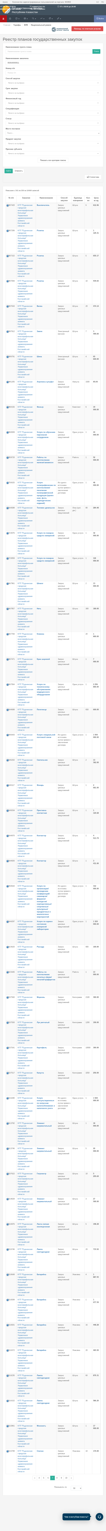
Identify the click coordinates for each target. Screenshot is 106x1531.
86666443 (11, 735)
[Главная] (10, 18)
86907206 (11, 230)
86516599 (11, 1300)
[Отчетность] (42, 18)
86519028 (11, 1199)
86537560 (11, 997)
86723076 (11, 533)
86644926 (11, 861)
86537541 (11, 1048)
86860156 (11, 407)
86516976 (11, 1224)
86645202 (11, 760)
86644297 (11, 921)
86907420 (11, 205)
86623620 (11, 947)
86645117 (10, 785)
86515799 (11, 1451)
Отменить (19, 171)
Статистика (94, 177)
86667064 (11, 684)
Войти (101, 19)
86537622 (11, 1174)
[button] (53, 82)
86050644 (11, 886)
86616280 (11, 1098)
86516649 (11, 1274)
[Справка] (17, 18)
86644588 (11, 508)
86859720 (11, 457)
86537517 (11, 1073)
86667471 (11, 659)
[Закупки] (34, 18)
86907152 (11, 256)
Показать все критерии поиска (53, 160)
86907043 (11, 306)
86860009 (11, 432)
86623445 (11, 972)
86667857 (11, 609)
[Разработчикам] (51, 18)
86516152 (11, 1401)
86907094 (11, 281)
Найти (8, 171)
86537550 (11, 1022)
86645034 (11, 810)
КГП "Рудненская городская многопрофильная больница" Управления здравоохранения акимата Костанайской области (25, 215)
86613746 (11, 1148)
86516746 (11, 1249)
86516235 (11, 1375)
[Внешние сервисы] (59, 18)
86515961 (11, 1426)
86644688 (11, 710)
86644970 (11, 836)
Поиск (96, 51)
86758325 (11, 483)
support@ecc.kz (38, 7)
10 (66, 1478)
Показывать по (60, 1487)
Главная (6, 25)
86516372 (11, 1350)
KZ (97, 2)
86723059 (11, 558)
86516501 (11, 1325)
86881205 (11, 382)
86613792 (11, 1123)
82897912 (11, 331)
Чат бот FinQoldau (37, 9)
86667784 (11, 634)
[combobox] (53, 133)
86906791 (11, 357)
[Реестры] (26, 18)
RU (102, 2)
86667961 (11, 583)
